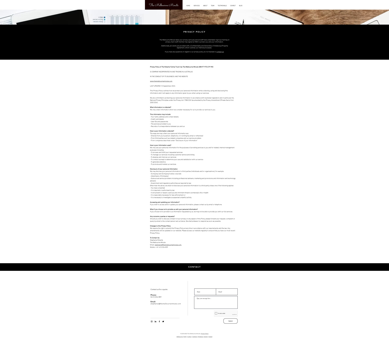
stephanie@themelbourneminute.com (168, 245)
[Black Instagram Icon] (152, 321)
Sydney (189, 336)
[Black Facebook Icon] (159, 321)
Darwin (206, 336)
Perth (185, 336)
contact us (220, 52)
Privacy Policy (204, 333)
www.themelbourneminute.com (161, 81)
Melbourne (180, 336)
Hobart (210, 336)
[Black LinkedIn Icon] (155, 321)
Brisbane (200, 336)
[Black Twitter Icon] (163, 321)
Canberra (194, 336)
